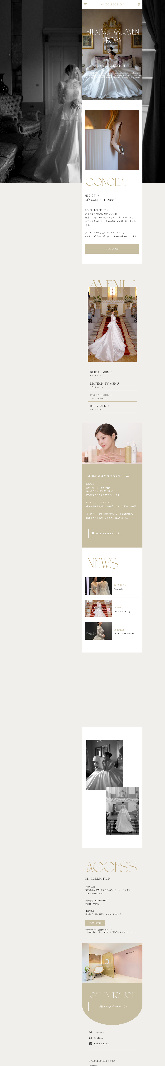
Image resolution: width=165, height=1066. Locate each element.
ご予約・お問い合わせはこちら (112, 1006)
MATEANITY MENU (104, 384)
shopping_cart (139, 4)
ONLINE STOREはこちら (108, 533)
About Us (112, 248)
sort (85, 4)
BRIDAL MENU (101, 372)
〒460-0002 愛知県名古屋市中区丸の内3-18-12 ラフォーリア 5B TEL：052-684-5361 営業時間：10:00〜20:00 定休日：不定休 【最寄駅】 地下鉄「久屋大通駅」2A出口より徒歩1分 (107, 900)
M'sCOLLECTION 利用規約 (102, 1061)
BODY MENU (99, 406)
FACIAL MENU (101, 395)
